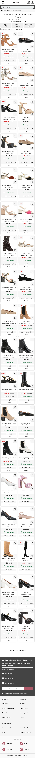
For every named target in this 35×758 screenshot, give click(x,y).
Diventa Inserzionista (8, 708)
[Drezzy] (17, 2)
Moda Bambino (9, 683)
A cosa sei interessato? (9, 669)
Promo (22, 717)
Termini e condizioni (7, 727)
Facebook (9, 749)
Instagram (9, 743)
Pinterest (26, 749)
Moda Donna (9, 673)
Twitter (26, 743)
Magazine (22, 703)
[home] (1, 10)
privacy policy (23, 693)
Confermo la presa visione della (15, 693)
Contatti (4, 713)
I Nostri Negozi (24, 708)
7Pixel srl (15, 755)
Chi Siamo (5, 703)
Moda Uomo (9, 678)
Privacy (4, 732)
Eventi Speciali (24, 713)
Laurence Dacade (6, 29)
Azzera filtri (19, 29)
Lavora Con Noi (6, 717)
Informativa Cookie (25, 727)
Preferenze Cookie (25, 732)
